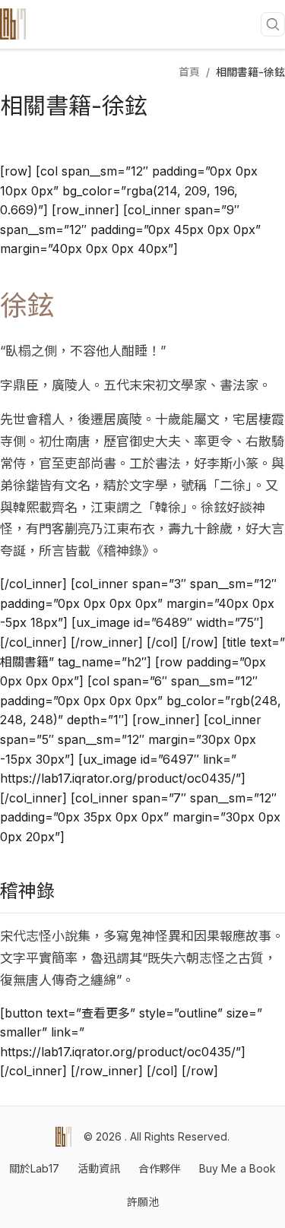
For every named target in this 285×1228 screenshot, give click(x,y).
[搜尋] (273, 24)
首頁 (189, 71)
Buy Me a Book (237, 1168)
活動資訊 (99, 1168)
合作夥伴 (159, 1168)
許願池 (143, 1201)
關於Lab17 (34, 1168)
